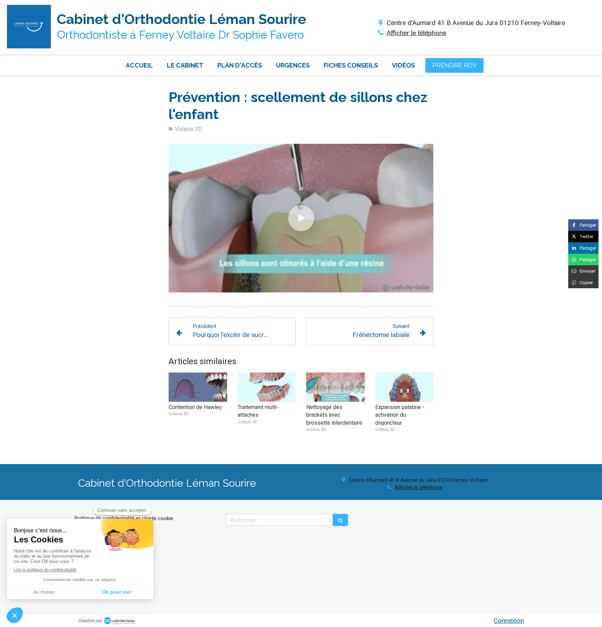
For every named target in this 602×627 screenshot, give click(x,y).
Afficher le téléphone (416, 33)
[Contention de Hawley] (198, 387)
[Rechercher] (340, 520)
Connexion (509, 621)
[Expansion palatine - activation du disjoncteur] (404, 387)
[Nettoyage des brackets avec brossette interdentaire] (335, 387)
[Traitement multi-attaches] (267, 387)
